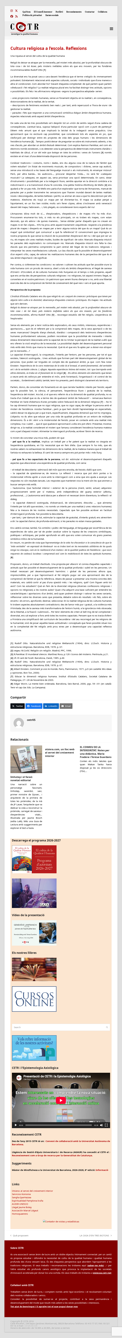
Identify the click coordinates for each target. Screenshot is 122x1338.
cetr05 (31, 720)
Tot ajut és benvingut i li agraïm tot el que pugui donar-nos (44, 1306)
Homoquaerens (20, 1213)
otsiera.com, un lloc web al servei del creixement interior (59, 752)
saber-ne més (95, 1265)
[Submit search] (107, 1027)
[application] (61, 1100)
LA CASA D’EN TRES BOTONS (94, 1235)
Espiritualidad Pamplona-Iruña (27, 1200)
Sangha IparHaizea (21, 1197)
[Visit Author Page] (19, 722)
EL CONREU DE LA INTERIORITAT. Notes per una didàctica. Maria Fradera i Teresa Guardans (95, 752)
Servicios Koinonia (21, 1194)
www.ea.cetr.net (102, 1272)
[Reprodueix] (15, 1125)
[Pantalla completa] (106, 1125)
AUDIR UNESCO (20, 1203)
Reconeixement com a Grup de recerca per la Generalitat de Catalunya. (52, 1155)
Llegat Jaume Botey (22, 1207)
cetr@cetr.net (30, 1325)
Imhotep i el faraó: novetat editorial (21, 778)
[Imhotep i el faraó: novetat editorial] (26, 758)
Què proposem (19, 1235)
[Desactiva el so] (101, 1125)
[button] (111, 28)
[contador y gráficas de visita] (61, 1221)
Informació (102, 1169)
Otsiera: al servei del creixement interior (32, 1190)
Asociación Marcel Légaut (25, 1210)
